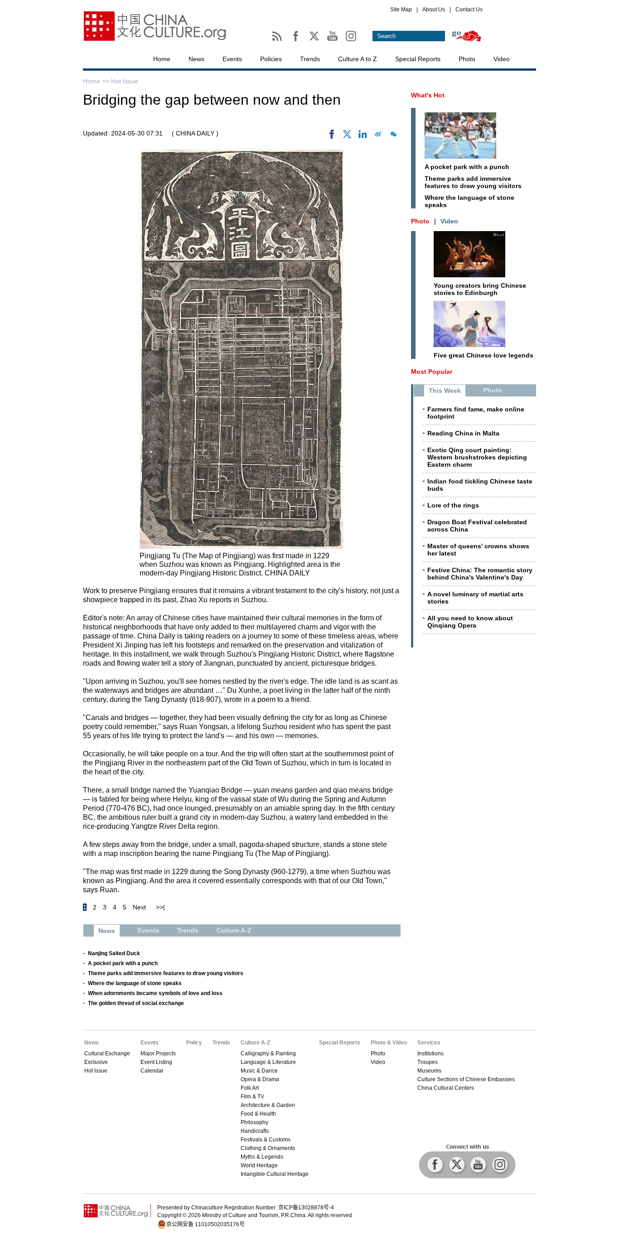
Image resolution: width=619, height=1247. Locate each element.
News (196, 59)
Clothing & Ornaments (268, 1148)
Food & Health (258, 1114)
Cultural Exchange (107, 1053)
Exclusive (96, 1062)
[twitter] (347, 136)
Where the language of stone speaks (135, 983)
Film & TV (252, 1096)
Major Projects (158, 1053)
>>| (160, 907)
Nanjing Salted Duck (114, 953)
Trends (310, 59)
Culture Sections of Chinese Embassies (466, 1079)
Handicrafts (255, 1131)
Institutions (430, 1053)
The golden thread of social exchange (136, 1003)
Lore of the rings (453, 505)
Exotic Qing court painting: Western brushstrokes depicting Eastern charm (477, 457)
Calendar (152, 1071)
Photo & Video (389, 1042)
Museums (429, 1071)
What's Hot (428, 95)
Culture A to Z (357, 59)
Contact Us (469, 9)
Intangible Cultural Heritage (275, 1174)
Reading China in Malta (463, 433)
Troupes (427, 1062)
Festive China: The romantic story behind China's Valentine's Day (479, 573)
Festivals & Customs (265, 1139)
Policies (271, 59)
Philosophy (254, 1122)
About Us (433, 9)
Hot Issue (124, 81)
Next (139, 907)
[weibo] (378, 136)
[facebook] (332, 136)
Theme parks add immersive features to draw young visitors (165, 973)
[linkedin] (362, 136)
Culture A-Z (255, 1042)
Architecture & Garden (268, 1105)
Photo (467, 59)
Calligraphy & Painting (268, 1053)
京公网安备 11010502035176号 (205, 1224)
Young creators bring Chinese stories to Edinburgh (480, 289)
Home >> (97, 81)
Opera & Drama (260, 1079)
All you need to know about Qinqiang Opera (470, 621)
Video (501, 59)
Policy (194, 1042)
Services (428, 1042)
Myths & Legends (262, 1157)
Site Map (401, 9)
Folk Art (250, 1088)
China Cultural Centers (445, 1088)
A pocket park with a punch (123, 963)
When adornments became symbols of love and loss (155, 993)
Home (161, 59)
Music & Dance (259, 1071)
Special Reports (417, 59)
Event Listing (156, 1062)
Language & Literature (268, 1062)
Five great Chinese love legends (483, 355)
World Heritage (259, 1165)
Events (232, 59)
